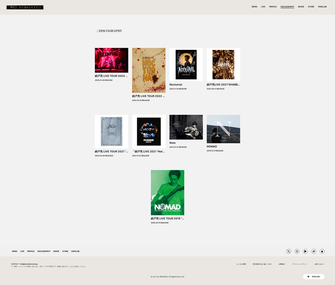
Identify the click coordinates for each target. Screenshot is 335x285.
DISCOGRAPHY (287, 6)
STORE (311, 6)
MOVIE (301, 6)
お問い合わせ (61, 266)
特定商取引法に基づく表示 (262, 264)
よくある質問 (241, 264)
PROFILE (273, 6)
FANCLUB (322, 6)
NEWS (254, 6)
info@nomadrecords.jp (29, 264)
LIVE (263, 6)
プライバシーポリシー (300, 264)
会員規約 (282, 264)
